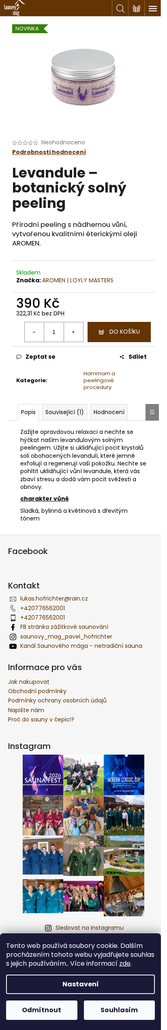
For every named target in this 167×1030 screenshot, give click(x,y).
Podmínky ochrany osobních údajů (57, 700)
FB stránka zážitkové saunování (64, 627)
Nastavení (80, 984)
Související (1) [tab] (64, 412)
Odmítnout (41, 1010)
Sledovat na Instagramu (90, 928)
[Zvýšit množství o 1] (73, 332)
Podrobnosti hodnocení (49, 152)
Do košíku (124, 332)
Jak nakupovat (28, 682)
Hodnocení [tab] (109, 412)
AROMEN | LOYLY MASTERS (77, 280)
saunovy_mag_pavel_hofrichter (66, 636)
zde (125, 963)
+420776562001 (42, 608)
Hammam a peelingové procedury (99, 380)
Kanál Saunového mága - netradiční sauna (81, 646)
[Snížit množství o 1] (34, 332)
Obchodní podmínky (37, 691)
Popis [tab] (28, 412)
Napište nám (26, 710)
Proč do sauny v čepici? (41, 719)
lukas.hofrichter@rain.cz (54, 598)
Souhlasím (119, 1010)
